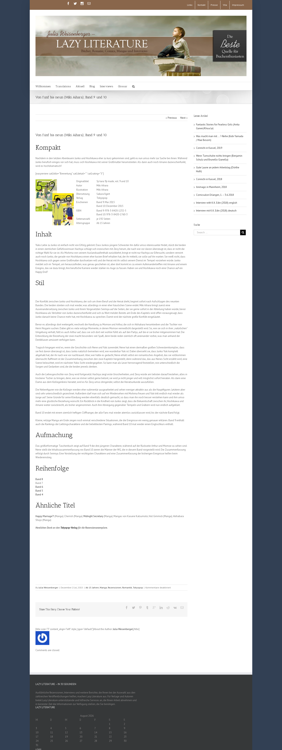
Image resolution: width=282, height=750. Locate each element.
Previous (172, 117)
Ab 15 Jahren (92, 587)
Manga (103, 587)
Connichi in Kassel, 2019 (209, 148)
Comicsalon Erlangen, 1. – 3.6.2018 (215, 195)
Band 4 (39, 494)
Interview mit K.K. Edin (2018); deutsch (216, 210)
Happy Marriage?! (44, 516)
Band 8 (39, 479)
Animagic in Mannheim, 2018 (211, 187)
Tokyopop (138, 587)
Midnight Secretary (93, 516)
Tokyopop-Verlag (69, 527)
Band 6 (39, 486)
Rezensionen (114, 587)
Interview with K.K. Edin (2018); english (216, 202)
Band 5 (39, 490)
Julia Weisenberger (48, 587)
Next (183, 117)
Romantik (127, 587)
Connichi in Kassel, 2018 (209, 179)
